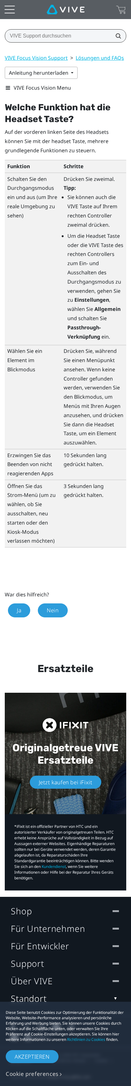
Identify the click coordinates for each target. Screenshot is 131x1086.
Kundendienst (54, 866)
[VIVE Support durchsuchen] (116, 36)
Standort (29, 998)
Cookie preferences (32, 1073)
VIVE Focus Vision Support (36, 57)
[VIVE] (66, 9)
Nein (53, 610)
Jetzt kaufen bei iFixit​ (66, 782)
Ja (19, 610)
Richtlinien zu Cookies (86, 1039)
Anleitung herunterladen (39, 72)
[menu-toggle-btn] (9, 9)
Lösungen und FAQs (100, 57)
